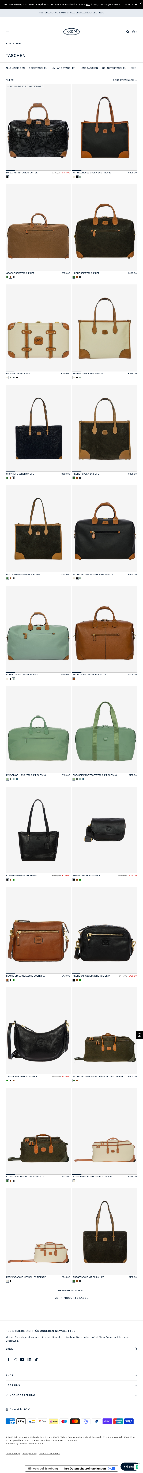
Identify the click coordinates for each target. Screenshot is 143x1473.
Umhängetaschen (64, 68)
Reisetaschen (38, 68)
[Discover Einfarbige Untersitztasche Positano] (104, 729)
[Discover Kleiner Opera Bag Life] (104, 428)
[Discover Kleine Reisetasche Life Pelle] (104, 629)
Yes (88, 4)
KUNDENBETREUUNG (20, 1395)
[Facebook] (8, 1359)
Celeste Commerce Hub (31, 1443)
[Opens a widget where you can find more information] (130, 1467)
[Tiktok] (36, 1359)
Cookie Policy (13, 1453)
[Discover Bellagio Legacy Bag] (38, 327)
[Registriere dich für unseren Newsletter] (135, 1349)
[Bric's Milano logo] (71, 31)
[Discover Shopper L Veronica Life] (38, 428)
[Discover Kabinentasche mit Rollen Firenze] (104, 1131)
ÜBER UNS (13, 1385)
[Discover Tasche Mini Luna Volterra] (38, 1030)
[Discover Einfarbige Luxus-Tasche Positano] (38, 729)
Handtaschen (89, 68)
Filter (10, 80)
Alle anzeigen (15, 68)
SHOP (9, 1375)
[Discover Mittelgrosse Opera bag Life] (38, 528)
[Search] (128, 32)
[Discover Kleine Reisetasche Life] (104, 227)
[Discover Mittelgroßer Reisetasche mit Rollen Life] (104, 1030)
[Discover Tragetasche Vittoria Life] (104, 1231)
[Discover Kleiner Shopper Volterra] (38, 830)
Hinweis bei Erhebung (43, 1468)
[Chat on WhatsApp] (139, 1035)
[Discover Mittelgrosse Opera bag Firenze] (104, 127)
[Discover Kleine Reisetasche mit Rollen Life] (38, 1131)
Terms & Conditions (49, 1453)
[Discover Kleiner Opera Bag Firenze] (104, 327)
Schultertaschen (114, 68)
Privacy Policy (29, 1453)
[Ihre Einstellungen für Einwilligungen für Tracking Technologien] (137, 1467)
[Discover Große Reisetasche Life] (38, 227)
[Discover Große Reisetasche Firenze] (38, 629)
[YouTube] (22, 1359)
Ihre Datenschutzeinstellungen (85, 1468)
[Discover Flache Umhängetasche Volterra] (38, 930)
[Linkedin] (29, 1359)
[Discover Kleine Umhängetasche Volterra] (104, 930)
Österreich (16, 1409)
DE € (27, 1409)
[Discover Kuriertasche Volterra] (104, 830)
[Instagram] (15, 1359)
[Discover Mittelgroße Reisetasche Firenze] (104, 528)
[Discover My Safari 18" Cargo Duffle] (38, 127)
